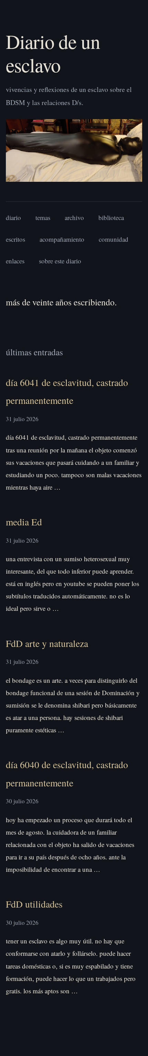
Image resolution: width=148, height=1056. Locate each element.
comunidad (113, 239)
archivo (74, 217)
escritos (15, 239)
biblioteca (111, 217)
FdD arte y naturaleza (47, 643)
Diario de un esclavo (53, 53)
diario (13, 217)
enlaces (15, 261)
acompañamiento (62, 239)
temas (42, 217)
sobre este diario (60, 261)
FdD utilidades (34, 904)
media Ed (24, 521)
